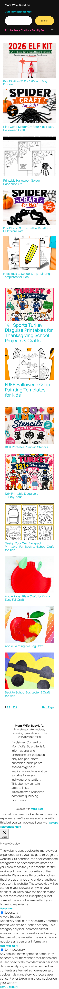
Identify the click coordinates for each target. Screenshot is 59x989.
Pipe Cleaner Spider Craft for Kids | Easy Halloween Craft (27, 229)
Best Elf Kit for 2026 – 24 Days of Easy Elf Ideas (25, 83)
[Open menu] (52, 30)
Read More (14, 826)
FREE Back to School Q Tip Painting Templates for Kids (26, 275)
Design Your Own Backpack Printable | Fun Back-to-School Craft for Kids (29, 547)
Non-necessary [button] (9, 945)
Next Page (48, 707)
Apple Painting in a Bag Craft (24, 646)
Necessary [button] (6, 908)
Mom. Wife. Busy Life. (18, 5)
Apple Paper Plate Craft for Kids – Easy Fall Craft (27, 598)
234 (15, 707)
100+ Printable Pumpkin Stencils (26, 447)
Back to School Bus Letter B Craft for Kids (27, 694)
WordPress (36, 808)
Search (44, 20)
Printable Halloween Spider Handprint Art (21, 182)
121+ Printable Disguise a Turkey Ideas (21, 495)
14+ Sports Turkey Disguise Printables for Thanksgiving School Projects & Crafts (29, 333)
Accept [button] (53, 822)
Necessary (11, 912)
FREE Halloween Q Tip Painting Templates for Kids (27, 389)
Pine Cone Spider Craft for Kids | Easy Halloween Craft (28, 128)
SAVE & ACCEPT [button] (9, 987)
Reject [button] (4, 826)
